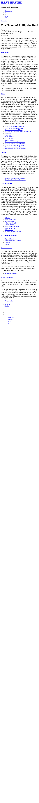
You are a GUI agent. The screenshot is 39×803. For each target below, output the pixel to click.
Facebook (7, 304)
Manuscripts (8, 11)
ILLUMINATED (11, 2)
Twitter (7, 306)
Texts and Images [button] (6, 183)
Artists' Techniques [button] (7, 277)
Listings (10, 319)
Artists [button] (3, 94)
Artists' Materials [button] (6, 248)
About (6, 16)
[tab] (19, 52)
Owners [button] (3, 152)
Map (6, 12)
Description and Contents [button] (9, 235)
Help (6, 18)
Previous (11, 317)
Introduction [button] (5, 52)
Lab (6, 14)
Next (9, 321)
